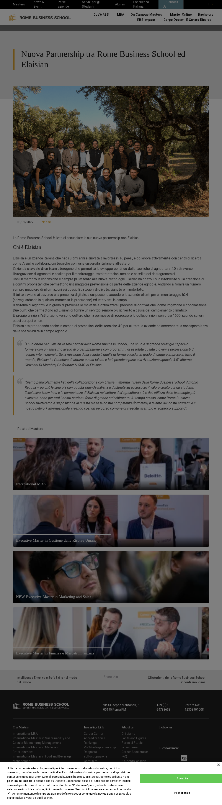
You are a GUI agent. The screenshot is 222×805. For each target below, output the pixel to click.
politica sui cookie (20, 780)
